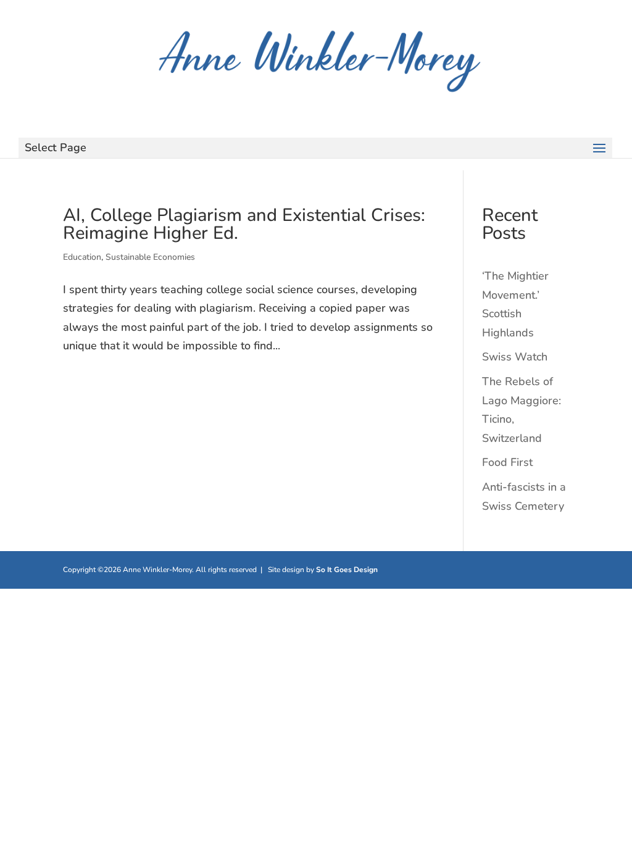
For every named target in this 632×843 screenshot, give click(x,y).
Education (82, 257)
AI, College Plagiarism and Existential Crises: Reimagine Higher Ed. (244, 224)
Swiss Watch (514, 356)
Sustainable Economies (150, 257)
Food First (507, 462)
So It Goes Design (347, 570)
